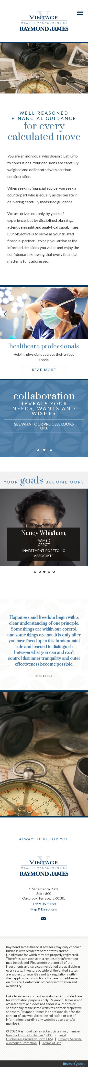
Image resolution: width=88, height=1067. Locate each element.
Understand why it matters (44, 428)
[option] (44, 413)
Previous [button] (3, 426)
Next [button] (84, 426)
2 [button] (44, 449)
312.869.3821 (45, 904)
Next (83, 313)
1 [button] (37, 449)
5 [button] (53, 571)
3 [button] (51, 449)
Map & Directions (44, 909)
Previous (4, 313)
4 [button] (49, 571)
